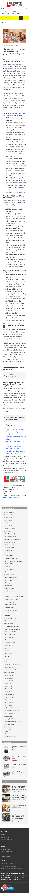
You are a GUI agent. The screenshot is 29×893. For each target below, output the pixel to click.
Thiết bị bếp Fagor (8, 623)
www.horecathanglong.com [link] (11, 497)
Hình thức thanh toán (6, 854)
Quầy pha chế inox (9, 697)
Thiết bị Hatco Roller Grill (10, 632)
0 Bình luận (17, 45)
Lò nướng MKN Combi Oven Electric (13, 561)
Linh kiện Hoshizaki (9, 547)
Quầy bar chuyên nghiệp (18, 772)
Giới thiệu (3, 835)
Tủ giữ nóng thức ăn (10, 713)
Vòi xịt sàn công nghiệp (10, 736)
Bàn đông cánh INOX (9, 512)
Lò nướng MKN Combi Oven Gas (12, 564)
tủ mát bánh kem (10, 87)
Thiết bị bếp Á (8, 520)
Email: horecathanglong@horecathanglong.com (13, 868)
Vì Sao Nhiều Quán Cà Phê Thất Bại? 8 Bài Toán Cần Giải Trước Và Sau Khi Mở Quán (19, 797)
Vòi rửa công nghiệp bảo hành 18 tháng (14, 734)
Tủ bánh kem (14, 149)
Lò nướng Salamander (10, 621)
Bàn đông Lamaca (9, 675)
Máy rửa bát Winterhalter (11, 610)
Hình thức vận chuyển (6, 839)
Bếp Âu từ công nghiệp (10, 536)
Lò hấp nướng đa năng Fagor (12, 626)
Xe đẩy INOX (8, 659)
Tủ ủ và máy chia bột (9, 724)
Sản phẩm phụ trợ (9, 613)
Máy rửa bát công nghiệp (10, 604)
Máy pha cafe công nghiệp (11, 599)
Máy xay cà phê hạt (9, 602)
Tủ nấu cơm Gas (9, 526)
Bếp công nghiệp (8, 517)
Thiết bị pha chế (8, 689)
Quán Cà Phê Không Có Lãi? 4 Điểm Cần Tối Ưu (19, 806)
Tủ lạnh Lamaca (8, 686)
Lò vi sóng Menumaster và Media (13, 583)
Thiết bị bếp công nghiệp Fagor (12, 629)
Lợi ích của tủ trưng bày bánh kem (16, 429)
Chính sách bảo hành (6, 849)
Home (2, 20)
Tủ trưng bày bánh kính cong (12, 719)
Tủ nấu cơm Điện (9, 523)
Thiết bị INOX (7, 648)
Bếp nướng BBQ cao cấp (11, 577)
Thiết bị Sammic (9, 702)
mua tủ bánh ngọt (13, 180)
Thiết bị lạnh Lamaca (9, 672)
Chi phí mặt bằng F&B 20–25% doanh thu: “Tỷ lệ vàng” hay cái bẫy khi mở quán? (18, 817)
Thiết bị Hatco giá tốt (10, 634)
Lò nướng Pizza (8, 580)
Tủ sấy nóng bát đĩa (10, 528)
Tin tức (6, 20)
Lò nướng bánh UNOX (10, 569)
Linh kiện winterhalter (10, 553)
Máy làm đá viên (8, 585)
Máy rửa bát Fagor (9, 607)
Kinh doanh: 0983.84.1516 (8, 863)
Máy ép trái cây (8, 691)
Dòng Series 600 (9, 681)
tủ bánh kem (18, 324)
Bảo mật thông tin (5, 856)
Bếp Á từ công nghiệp (10, 534)
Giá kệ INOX (8, 656)
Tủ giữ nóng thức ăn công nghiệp (12, 710)
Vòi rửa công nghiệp (9, 727)
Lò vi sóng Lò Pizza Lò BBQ (10, 574)
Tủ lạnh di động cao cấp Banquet (13, 670)
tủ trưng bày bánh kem (12, 69)
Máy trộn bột (7, 615)
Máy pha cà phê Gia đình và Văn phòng (14, 596)
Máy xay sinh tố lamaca (10, 694)
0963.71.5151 (6, 13)
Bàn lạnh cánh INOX (8, 515)
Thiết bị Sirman (8, 705)
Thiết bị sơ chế (7, 700)
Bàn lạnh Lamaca (9, 678)
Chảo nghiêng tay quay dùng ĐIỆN (12, 539)
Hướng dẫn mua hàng (6, 851)
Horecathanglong (16, 377)
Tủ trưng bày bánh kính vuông (12, 721)
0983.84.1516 (15, 13)
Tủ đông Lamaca (9, 683)
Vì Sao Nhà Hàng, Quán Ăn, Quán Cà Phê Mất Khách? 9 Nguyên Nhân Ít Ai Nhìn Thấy (19, 787)
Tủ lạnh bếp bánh (9, 667)
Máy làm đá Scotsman (10, 591)
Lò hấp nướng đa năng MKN (10, 558)
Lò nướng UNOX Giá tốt (9, 566)
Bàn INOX (7, 651)
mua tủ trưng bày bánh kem (14, 114)
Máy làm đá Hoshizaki (10, 642)
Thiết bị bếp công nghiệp (10, 618)
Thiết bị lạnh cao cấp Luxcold (11, 662)
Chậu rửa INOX (8, 653)
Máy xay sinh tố (8, 555)
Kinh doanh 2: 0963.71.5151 (8, 866)
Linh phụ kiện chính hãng (10, 542)
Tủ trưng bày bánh (8, 716)
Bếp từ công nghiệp (8, 531)
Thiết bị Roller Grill (9, 637)
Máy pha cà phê (7, 594)
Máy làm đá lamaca (9, 588)
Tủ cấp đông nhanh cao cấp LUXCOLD (14, 664)
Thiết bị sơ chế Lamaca (10, 708)
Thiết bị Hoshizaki (8, 640)
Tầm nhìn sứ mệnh (5, 837)
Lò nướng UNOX (9, 572)
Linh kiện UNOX (8, 550)
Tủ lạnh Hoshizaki (9, 645)
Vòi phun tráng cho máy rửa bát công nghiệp (14, 730)
